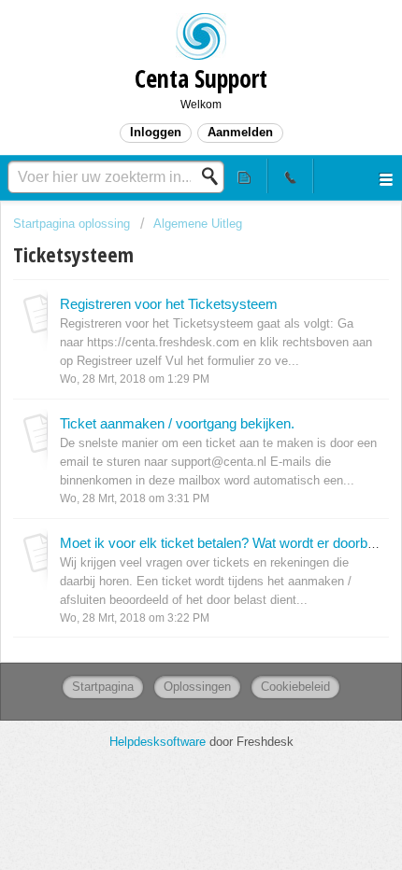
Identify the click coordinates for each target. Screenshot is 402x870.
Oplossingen (197, 687)
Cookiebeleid (295, 687)
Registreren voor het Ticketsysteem (169, 304)
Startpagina (103, 687)
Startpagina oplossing (73, 224)
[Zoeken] (215, 176)
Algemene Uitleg (197, 224)
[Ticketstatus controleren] (245, 176)
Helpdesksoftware (159, 742)
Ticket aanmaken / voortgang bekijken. (177, 423)
